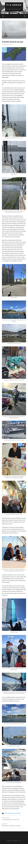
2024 (6, 813)
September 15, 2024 (7, 44)
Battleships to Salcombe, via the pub (11, 824)
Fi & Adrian (14, 5)
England (9, 813)
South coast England (16, 813)
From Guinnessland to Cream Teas (10, 818)
